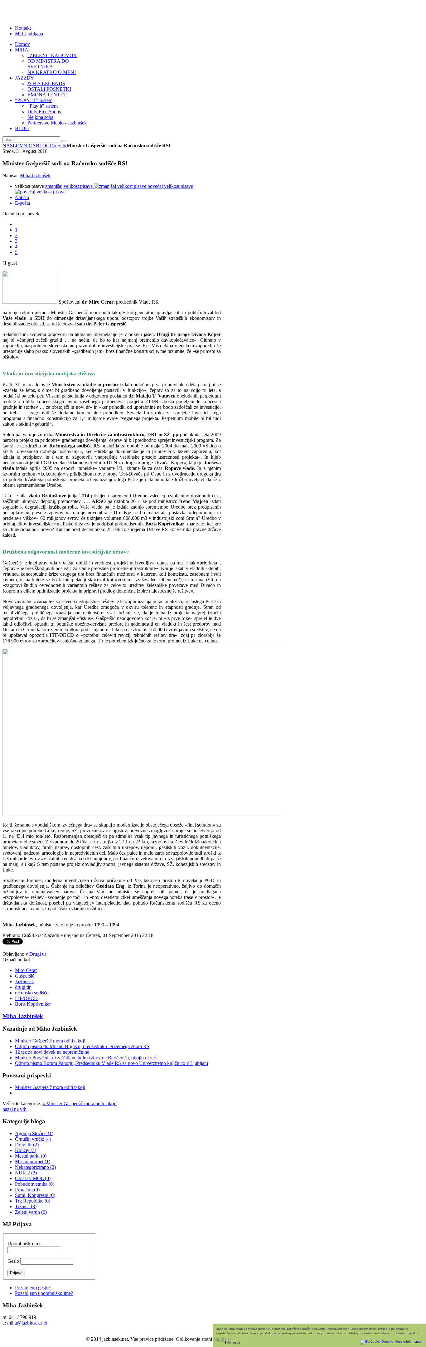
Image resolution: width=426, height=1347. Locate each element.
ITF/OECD (26, 998)
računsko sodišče (31, 992)
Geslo (13, 1261)
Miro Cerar (26, 970)
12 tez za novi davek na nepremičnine (52, 1052)
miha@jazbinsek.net (27, 1322)
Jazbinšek (24, 981)
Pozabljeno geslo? (33, 1287)
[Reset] (63, 141)
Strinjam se (232, 1342)
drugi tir (23, 987)
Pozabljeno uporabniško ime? (44, 1293)
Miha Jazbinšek (35, 175)
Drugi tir (58, 145)
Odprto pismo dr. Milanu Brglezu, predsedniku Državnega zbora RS (82, 1046)
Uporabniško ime (24, 1243)
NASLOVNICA (19, 145)
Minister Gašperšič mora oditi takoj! (50, 1040)
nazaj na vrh (14, 1109)
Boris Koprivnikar (33, 1004)
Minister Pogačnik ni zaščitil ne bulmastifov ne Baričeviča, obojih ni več (86, 1057)
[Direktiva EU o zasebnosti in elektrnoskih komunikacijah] (391, 1341)
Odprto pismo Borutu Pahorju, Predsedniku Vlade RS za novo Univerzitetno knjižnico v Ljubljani (111, 1063)
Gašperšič (24, 976)
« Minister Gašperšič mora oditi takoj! (79, 1103)
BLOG (43, 145)
